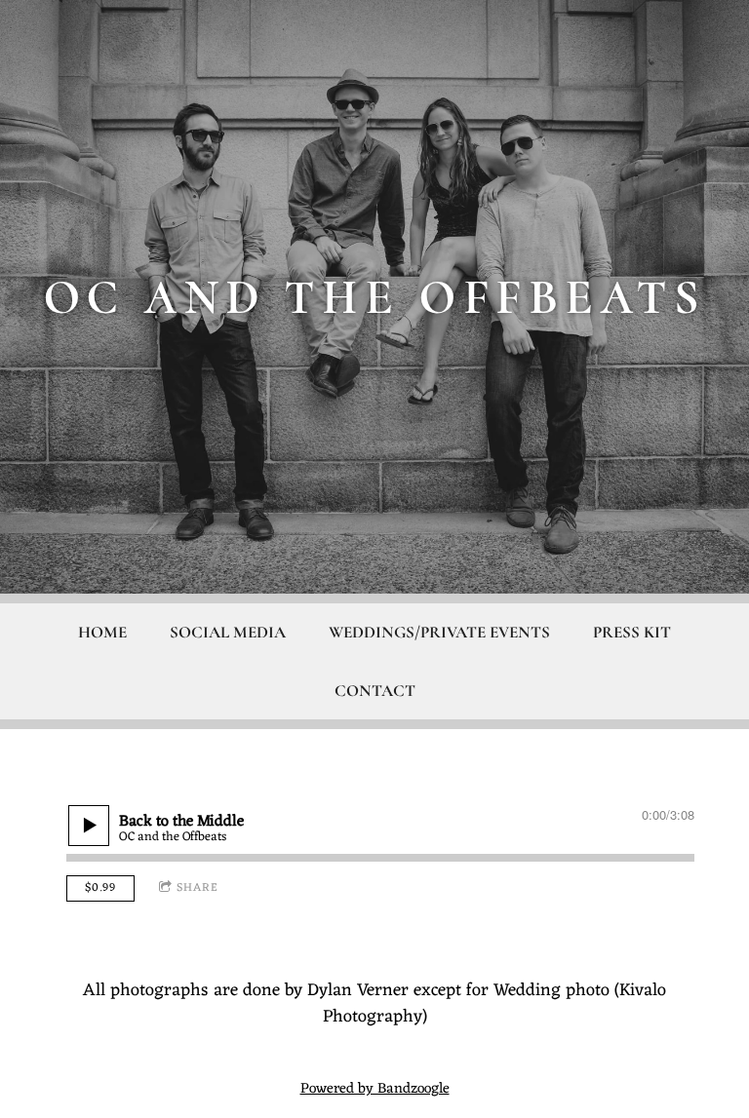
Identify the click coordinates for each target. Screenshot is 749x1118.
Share (197, 888)
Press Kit (632, 632)
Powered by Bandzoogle (375, 1089)
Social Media (228, 632)
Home (102, 632)
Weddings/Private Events (439, 632)
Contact (375, 690)
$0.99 (100, 888)
